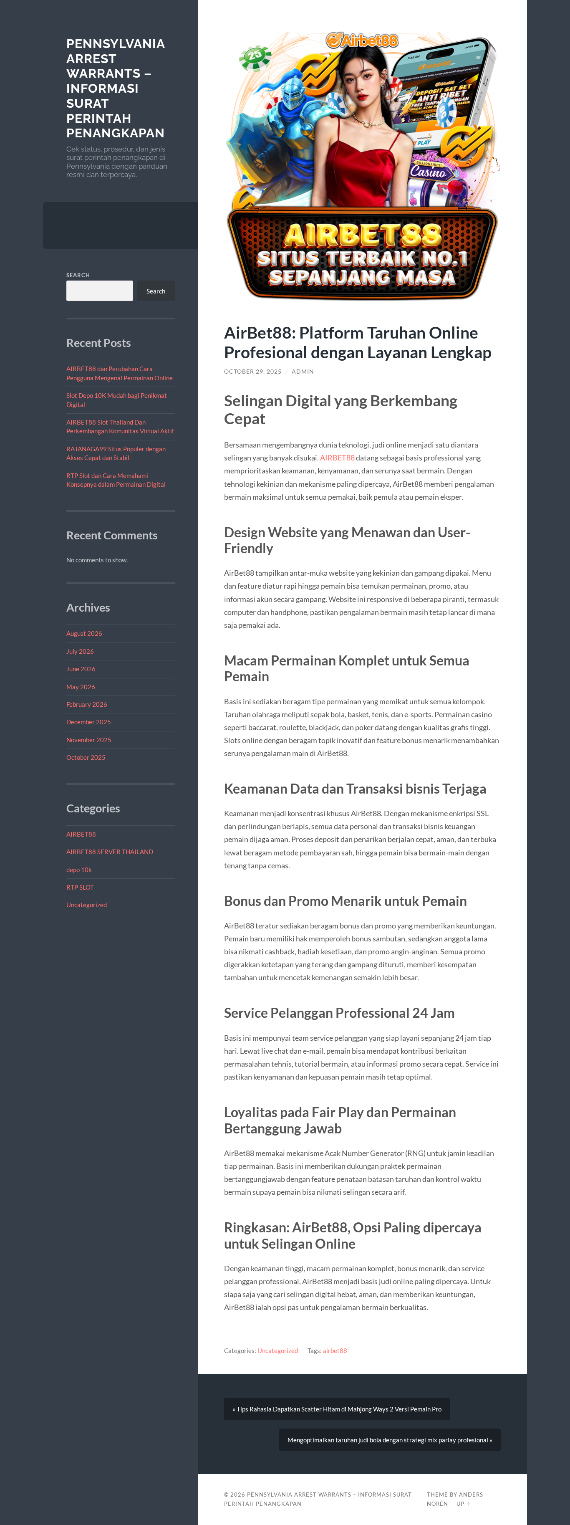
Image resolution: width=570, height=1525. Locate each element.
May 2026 (80, 686)
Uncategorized (86, 904)
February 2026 (86, 704)
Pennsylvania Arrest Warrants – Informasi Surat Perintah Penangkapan (115, 88)
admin (303, 371)
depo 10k (79, 869)
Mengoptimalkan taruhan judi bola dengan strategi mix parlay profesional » (390, 1440)
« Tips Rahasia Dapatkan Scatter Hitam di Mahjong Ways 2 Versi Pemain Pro (336, 1409)
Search (78, 275)
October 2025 (86, 757)
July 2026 (80, 651)
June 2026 (81, 669)
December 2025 (88, 722)
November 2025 (88, 740)
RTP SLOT (80, 887)
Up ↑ (464, 1503)
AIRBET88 (81, 834)
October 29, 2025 (253, 371)
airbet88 (335, 1350)
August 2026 (84, 633)
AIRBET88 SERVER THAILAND (109, 851)
